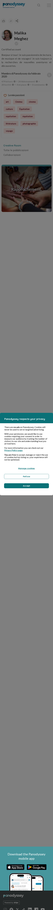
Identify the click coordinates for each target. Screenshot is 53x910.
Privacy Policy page (13, 450)
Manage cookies (26, 468)
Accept (26, 485)
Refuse (26, 476)
